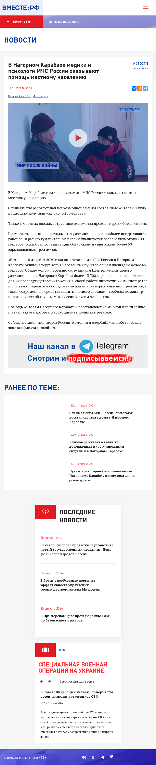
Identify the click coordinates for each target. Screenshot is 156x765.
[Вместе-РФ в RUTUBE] (111, 757)
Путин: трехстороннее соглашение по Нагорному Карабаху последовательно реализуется (102, 475)
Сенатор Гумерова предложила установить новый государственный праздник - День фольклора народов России (77, 549)
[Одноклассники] (139, 88)
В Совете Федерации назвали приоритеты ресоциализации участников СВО (76, 694)
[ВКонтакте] (134, 88)
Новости (140, 63)
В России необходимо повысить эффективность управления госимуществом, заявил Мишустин (70, 585)
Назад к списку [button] (138, 68)
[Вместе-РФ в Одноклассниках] (93, 757)
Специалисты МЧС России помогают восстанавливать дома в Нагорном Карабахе (101, 417)
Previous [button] (41, 681)
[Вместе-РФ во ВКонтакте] (83, 757)
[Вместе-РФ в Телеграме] (102, 757)
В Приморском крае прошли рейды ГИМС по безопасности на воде (76, 618)
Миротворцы (40, 96)
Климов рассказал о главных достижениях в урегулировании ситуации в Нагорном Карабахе (96, 446)
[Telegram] (145, 88)
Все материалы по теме (77, 681)
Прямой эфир (22, 21)
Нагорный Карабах (19, 96)
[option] (78, 714)
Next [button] (50, 681)
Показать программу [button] (64, 21)
